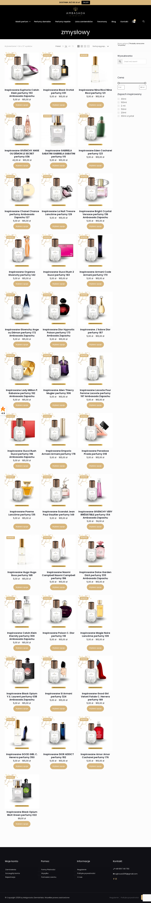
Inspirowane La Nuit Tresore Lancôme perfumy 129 (58, 213)
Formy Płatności (48, 869)
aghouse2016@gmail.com (126, 874)
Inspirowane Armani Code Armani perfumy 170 (95, 273)
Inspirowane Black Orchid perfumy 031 (58, 91)
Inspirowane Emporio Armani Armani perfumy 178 (59, 452)
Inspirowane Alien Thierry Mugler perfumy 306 (58, 391)
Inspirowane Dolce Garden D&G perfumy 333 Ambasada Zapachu (95, 575)
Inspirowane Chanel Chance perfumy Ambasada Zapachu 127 (22, 214)
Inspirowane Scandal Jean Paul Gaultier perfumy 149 (59, 513)
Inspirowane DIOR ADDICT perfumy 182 (58, 756)
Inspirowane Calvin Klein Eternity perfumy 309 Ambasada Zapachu (22, 636)
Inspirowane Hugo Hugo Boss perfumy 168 (22, 574)
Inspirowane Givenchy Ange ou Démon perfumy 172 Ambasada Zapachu (22, 332)
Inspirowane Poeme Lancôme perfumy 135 (21, 513)
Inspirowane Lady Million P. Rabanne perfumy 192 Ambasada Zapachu (22, 393)
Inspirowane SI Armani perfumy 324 (58, 695)
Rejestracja (10, 877)
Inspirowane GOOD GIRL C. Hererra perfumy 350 (22, 756)
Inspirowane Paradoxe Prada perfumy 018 (95, 452)
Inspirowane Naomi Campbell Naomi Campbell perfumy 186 (58, 575)
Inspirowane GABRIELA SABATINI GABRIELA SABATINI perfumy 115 (58, 153)
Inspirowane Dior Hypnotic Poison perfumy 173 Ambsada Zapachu (58, 332)
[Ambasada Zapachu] (75, 11)
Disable (100, 898)
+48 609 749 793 (122, 868)
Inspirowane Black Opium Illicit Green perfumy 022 (22, 813)
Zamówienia (10, 869)
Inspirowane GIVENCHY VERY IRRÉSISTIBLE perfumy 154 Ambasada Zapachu (95, 514)
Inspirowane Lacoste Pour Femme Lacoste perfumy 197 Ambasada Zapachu (95, 393)
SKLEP (86, 2)
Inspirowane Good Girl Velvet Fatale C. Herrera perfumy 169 (95, 696)
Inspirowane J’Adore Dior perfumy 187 (95, 331)
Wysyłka (44, 873)
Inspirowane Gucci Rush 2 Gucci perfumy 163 (58, 273)
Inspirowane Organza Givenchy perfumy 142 (21, 273)
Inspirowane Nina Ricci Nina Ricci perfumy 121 (95, 91)
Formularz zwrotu (48, 877)
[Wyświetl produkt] (36, 55)
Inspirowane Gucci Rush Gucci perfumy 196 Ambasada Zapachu (22, 454)
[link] (63, 46)
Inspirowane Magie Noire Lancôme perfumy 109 (95, 634)
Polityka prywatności (86, 873)
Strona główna (122, 43)
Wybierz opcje (22, 105)
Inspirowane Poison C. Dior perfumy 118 (58, 634)
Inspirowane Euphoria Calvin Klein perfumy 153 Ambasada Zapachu (22, 93)
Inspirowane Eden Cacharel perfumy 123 (95, 152)
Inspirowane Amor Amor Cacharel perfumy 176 (95, 756)
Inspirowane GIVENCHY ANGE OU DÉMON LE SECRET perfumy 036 (22, 153)
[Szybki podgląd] (36, 60)
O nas (79, 877)
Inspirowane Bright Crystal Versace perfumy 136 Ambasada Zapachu (95, 214)
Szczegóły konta (12, 873)
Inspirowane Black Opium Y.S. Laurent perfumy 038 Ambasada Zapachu (22, 696)
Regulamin (81, 869)
